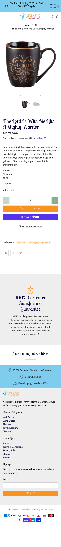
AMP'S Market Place (22, 509)
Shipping (7, 454)
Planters (7, 424)
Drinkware (21, 242)
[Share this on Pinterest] (20, 253)
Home (27, 25)
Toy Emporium (10, 427)
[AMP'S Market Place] (30, 16)
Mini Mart (7, 431)
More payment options (30, 226)
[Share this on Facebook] (13, 253)
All (36, 25)
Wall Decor (8, 417)
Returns (7, 457)
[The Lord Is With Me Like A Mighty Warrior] (30, 64)
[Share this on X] (6, 253)
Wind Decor (9, 420)
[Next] (39, 96)
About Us (7, 443)
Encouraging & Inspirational (39, 242)
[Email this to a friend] (28, 253)
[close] (58, 6)
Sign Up (30, 493)
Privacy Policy (10, 450)
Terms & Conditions (13, 446)
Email (6, 479)
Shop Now (53, 6)
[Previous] (22, 96)
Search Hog (48, 509)
